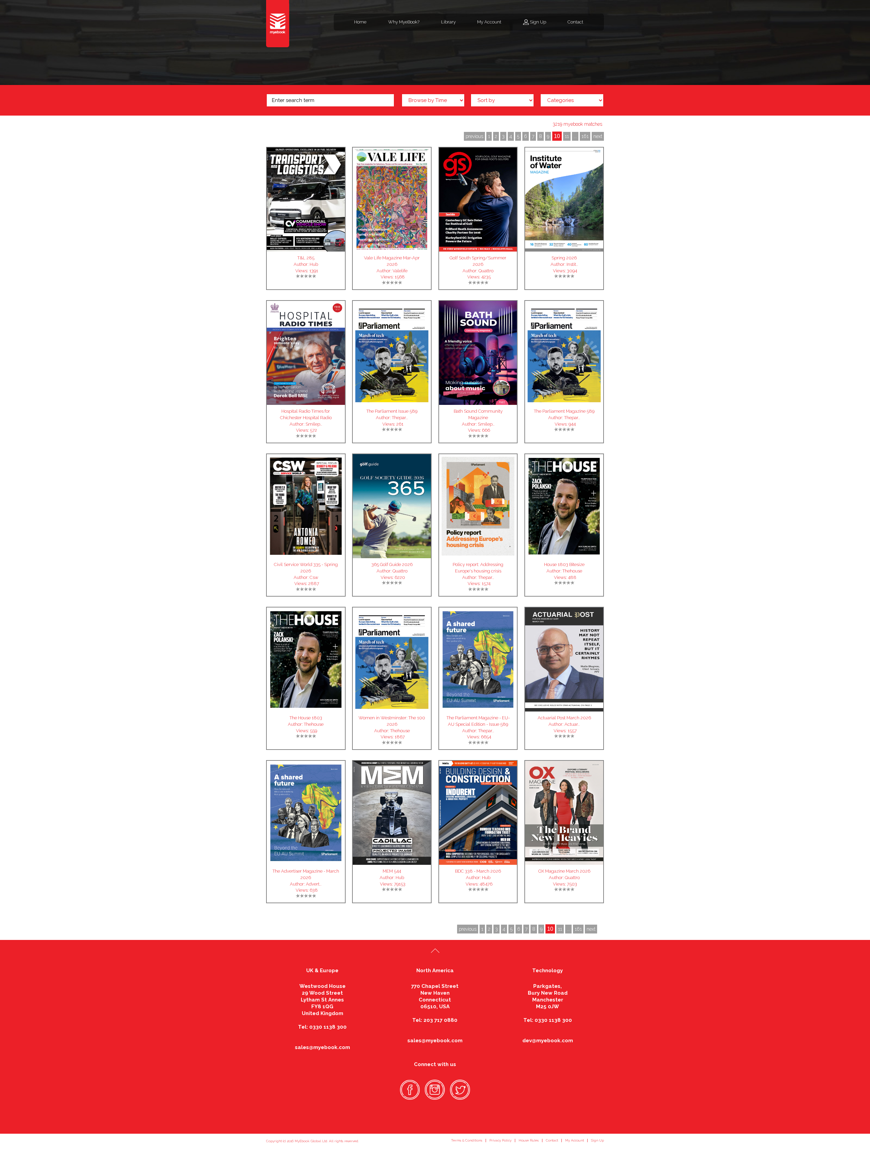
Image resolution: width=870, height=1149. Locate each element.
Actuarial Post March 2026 (564, 717)
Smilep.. (314, 424)
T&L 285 (305, 257)
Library (448, 21)
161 (585, 136)
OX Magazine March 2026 (564, 871)
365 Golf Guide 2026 (392, 564)
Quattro (485, 270)
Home (360, 21)
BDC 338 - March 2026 (478, 871)
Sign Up (538, 21)
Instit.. (572, 264)
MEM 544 (392, 871)
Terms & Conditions (466, 1140)
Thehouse (572, 570)
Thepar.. (400, 417)
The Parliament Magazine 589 (564, 411)
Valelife (400, 270)
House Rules (529, 1140)
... (575, 136)
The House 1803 (306, 717)
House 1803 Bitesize (564, 564)
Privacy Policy (500, 1140)
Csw (314, 577)
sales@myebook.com (322, 1047)
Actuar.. (572, 724)
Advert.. (313, 884)
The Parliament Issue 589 (391, 411)
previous (474, 136)
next (597, 136)
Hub (314, 264)
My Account (489, 21)
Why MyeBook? (403, 21)
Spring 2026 (564, 257)
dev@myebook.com (547, 1040)
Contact (575, 21)
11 (567, 136)
